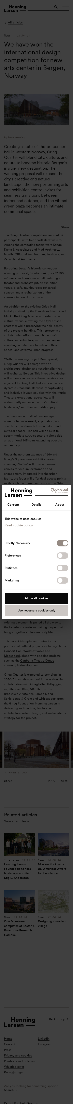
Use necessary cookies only (36, 610)
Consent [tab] (13, 504)
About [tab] (59, 504)
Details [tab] (36, 504)
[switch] (62, 555)
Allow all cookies (36, 598)
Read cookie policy (19, 525)
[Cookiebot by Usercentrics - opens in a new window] (51, 490)
